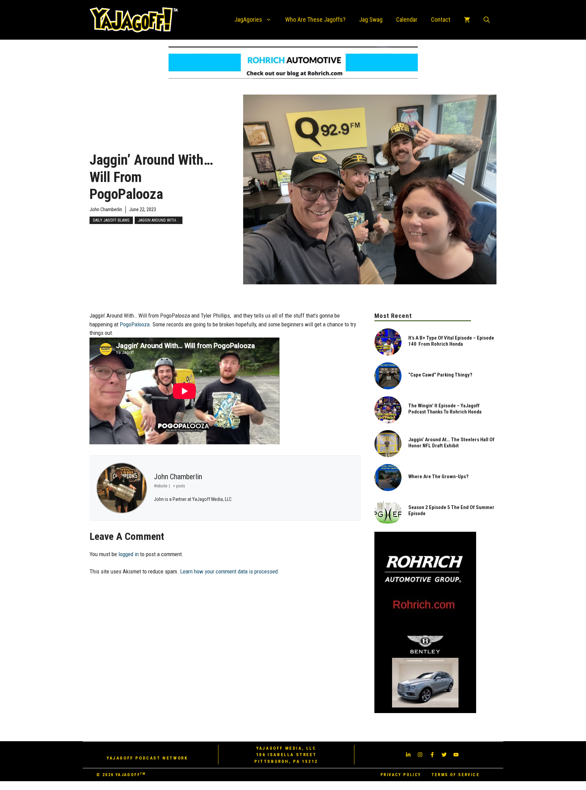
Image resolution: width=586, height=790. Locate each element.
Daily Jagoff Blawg (111, 220)
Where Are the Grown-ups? (438, 476)
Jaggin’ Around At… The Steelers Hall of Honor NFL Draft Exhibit (451, 443)
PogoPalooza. (135, 324)
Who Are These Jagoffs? (315, 19)
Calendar (406, 19)
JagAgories (248, 19)
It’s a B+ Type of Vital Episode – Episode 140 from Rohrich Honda (451, 341)
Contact (440, 19)
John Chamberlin (106, 209)
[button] (486, 19)
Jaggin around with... (158, 220)
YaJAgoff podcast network (147, 758)
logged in (128, 554)
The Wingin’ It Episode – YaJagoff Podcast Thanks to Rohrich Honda (445, 409)
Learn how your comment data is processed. (229, 571)
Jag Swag (371, 19)
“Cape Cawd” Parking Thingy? (440, 375)
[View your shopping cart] (467, 19)
